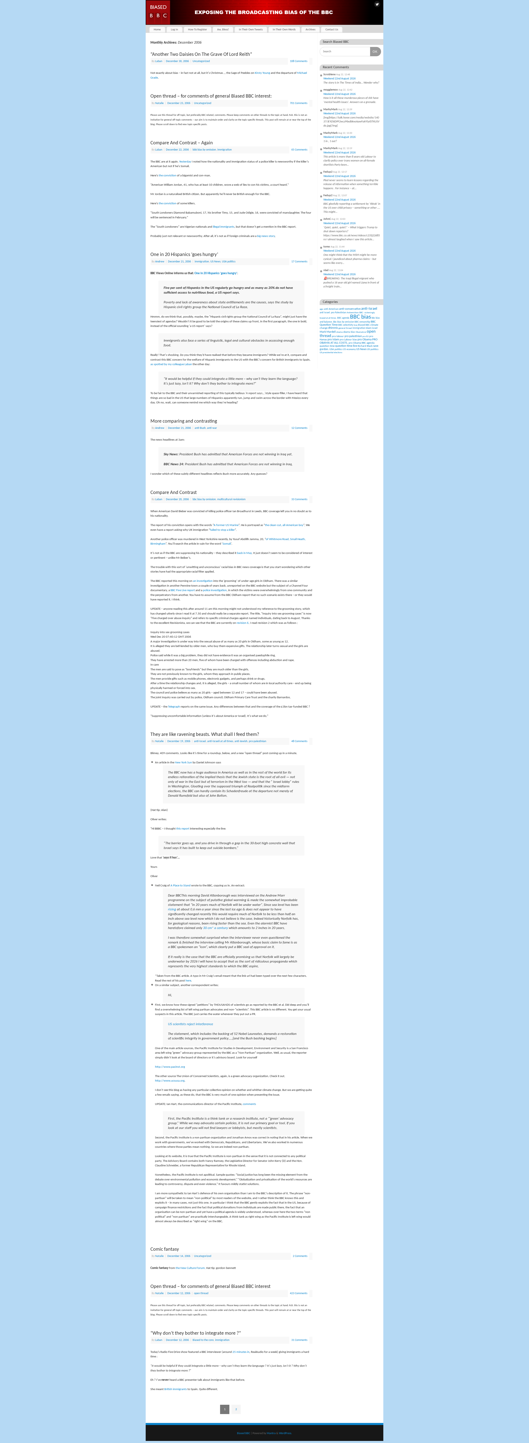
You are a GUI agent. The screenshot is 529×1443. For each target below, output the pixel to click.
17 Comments (299, 261)
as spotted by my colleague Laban (171, 364)
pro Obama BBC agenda (361, 343)
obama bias (349, 332)
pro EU (365, 336)
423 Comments (298, 1293)
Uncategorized (201, 61)
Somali (227, 543)
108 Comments (298, 61)
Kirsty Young (262, 73)
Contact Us (331, 29)
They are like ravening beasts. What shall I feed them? (204, 734)
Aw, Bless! (223, 29)
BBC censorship (362, 322)
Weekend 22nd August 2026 (339, 78)
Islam (368, 328)
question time (327, 346)
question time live (346, 346)
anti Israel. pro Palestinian (333, 312)
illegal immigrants (223, 226)
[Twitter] (377, 4)
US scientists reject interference (190, 1024)
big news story (266, 236)
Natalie (159, 103)
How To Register (197, 29)
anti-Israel (200, 741)
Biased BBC (364, 325)
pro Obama (364, 339)
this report (182, 828)
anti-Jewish (241, 741)
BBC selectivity (345, 325)
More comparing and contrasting (183, 421)
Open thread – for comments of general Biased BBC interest (210, 1286)
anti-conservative (350, 309)
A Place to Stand (180, 885)
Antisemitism (353, 313)
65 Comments (299, 149)
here (188, 980)
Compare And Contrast (173, 492)
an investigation (203, 581)
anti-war (212, 428)
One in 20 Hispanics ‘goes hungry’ (184, 254)
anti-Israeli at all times (220, 741)
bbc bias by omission (204, 499)
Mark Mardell (328, 332)
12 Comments (299, 428)
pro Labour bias (348, 339)
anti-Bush (200, 428)
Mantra (271, 1433)
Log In (174, 29)
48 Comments (299, 741)
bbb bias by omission (204, 149)
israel (375, 328)
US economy (349, 349)
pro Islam (333, 339)
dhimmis (333, 328)
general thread (345, 328)
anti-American (331, 309)
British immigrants (175, 1389)
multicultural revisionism (231, 499)
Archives (310, 29)
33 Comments (299, 499)
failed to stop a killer (222, 530)
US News (215, 261)
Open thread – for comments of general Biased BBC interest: (211, 96)
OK (374, 51)
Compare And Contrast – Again (181, 143)
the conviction (167, 175)
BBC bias (360, 317)
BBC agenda (343, 318)
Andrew (159, 261)
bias (355, 325)
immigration (224, 149)
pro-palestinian (257, 741)
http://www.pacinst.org (170, 1067)
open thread (201, 1293)
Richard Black (365, 346)
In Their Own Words (284, 29)
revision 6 (243, 623)
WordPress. (285, 1433)
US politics (372, 349)
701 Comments (298, 103)
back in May (244, 553)
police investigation (215, 590)
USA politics (228, 261)
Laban (158, 61)
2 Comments (300, 1256)
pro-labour (338, 336)
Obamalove (361, 332)
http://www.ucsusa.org (170, 1080)
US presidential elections (331, 352)
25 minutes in (240, 1352)
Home (157, 29)
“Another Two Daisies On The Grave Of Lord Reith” (201, 54)
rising (172, 909)
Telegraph (174, 706)
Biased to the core (203, 1340)
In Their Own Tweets (251, 29)
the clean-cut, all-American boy (284, 525)
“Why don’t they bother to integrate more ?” (195, 1333)
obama (339, 332)
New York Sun (183, 762)
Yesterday (185, 161)
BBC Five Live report (182, 590)
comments (249, 1104)
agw (321, 309)
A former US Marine (226, 525)
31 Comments (299, 1340)
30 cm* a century (215, 928)
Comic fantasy (164, 1249)
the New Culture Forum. (191, 1268)
